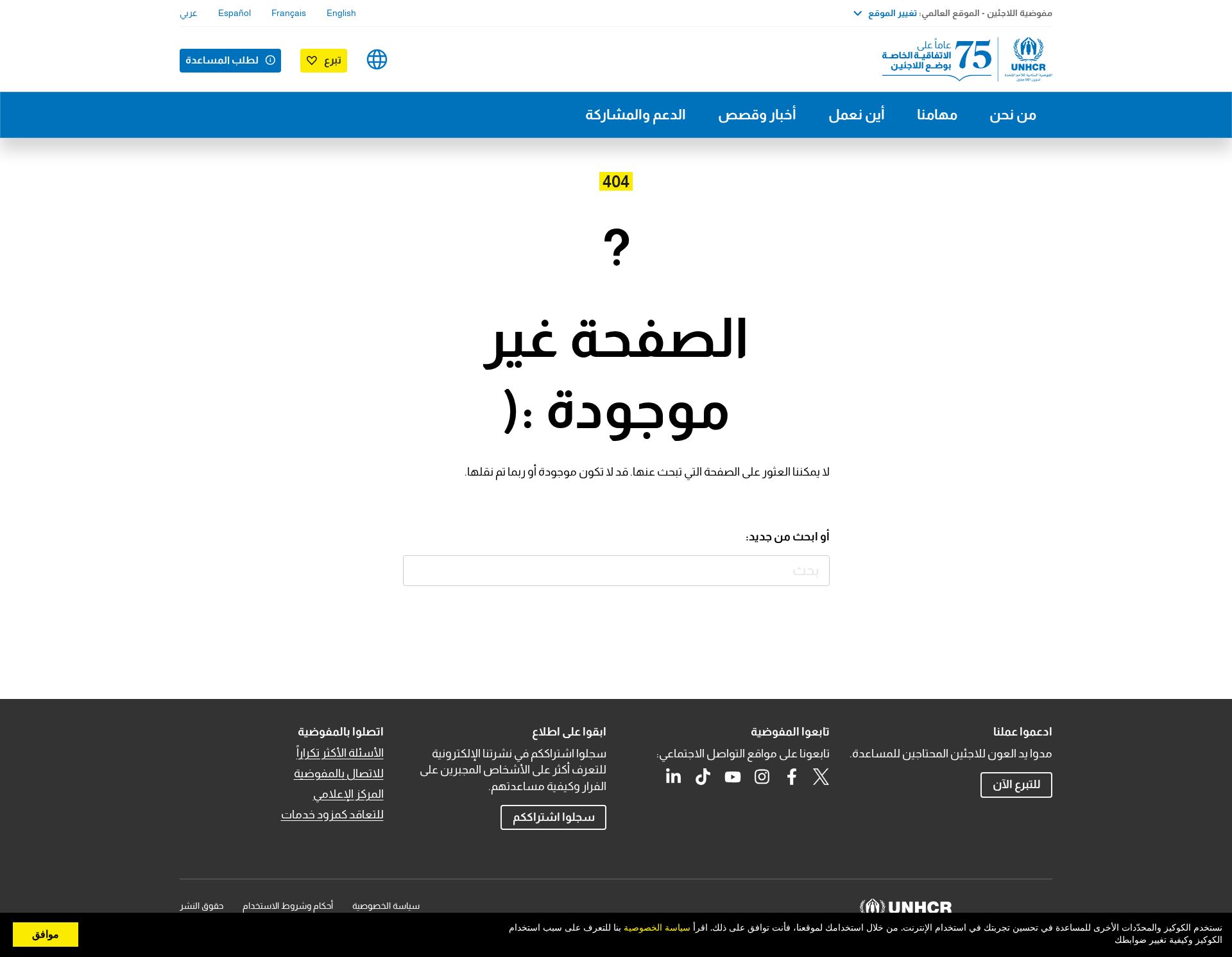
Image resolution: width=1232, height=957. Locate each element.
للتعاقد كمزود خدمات (332, 814)
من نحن (1012, 115)
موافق (45, 934)
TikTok (703, 776)
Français (288, 13)
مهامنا (937, 115)
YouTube (732, 776)
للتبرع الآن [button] (1017, 784)
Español (234, 13)
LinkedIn (673, 776)
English (341, 13)
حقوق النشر (201, 906)
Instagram (762, 776)
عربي (189, 13)
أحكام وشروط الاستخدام (288, 906)
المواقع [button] (377, 59)
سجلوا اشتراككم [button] (554, 817)
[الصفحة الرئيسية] (962, 59)
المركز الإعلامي (348, 794)
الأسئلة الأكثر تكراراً (340, 752)
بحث (418, 571)
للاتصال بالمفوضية (339, 773)
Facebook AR (791, 776)
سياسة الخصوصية (386, 906)
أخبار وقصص (757, 115)
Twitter (821, 776)
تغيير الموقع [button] (892, 13)
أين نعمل (856, 115)
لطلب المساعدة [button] (222, 60)
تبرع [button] (332, 60)
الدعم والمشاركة (635, 115)
